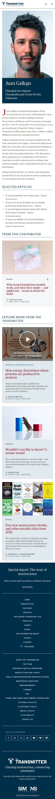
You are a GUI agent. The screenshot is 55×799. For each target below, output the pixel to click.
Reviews (8, 519)
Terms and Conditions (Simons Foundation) (27, 698)
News (27, 600)
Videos (27, 625)
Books (27, 629)
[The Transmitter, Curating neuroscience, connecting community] (14, 4)
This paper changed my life (27, 617)
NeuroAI (9, 279)
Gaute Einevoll (15, 397)
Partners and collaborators (27, 668)
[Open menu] (52, 4)
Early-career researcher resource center (27, 677)
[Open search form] (46, 4)
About (27, 660)
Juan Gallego (15, 300)
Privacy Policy (27, 711)
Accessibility (27, 715)
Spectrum (29, 647)
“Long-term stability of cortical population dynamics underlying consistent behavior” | (25, 222)
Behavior (9, 444)
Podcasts (27, 621)
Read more (27, 587)
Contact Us (27, 719)
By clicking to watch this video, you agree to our (27, 354)
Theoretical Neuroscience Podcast (19, 365)
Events (27, 638)
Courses (27, 642)
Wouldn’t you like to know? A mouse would (26, 451)
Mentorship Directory (27, 681)
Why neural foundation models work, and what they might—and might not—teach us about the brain (27, 289)
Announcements (27, 685)
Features (27, 608)
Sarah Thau (13, 472)
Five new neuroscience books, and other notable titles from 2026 (26, 529)
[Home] (27, 761)
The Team (27, 664)
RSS (27, 694)
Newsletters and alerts (27, 673)
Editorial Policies (27, 702)
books (27, 634)
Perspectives (27, 604)
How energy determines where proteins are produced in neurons (27, 374)
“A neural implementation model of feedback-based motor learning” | (26, 212)
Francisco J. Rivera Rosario (21, 554)
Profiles (27, 612)
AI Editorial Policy (27, 707)
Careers (27, 690)
